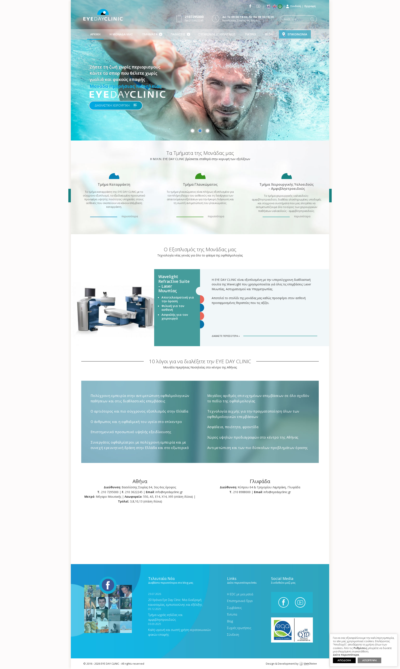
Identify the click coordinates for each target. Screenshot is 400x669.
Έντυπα (232, 614)
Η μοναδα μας (121, 34)
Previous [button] (69, 195)
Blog (269, 34)
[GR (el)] (269, 6)
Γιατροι (250, 34)
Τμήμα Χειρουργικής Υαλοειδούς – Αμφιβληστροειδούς (286, 186)
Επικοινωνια (297, 34)
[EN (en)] (275, 6)
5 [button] (200, 324)
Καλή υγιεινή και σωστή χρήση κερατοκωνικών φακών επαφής (179, 629)
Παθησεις (178, 34)
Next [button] (330, 195)
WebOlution (308, 664)
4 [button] (200, 316)
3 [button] (207, 130)
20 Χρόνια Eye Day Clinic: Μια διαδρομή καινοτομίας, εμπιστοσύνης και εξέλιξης (175, 599)
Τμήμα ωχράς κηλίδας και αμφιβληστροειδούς (165, 614)
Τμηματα (150, 34)
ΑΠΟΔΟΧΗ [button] (344, 660)
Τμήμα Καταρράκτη (114, 184)
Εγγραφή (310, 6)
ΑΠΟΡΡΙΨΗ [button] (369, 660)
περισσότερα (129, 216)
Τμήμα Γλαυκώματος (200, 184)
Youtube (258, 6)
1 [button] (192, 130)
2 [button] (200, 130)
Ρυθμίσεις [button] (360, 648)
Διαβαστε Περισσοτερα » (226, 335)
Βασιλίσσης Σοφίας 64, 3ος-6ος (248, 18)
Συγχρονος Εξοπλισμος (217, 34)
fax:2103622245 (194, 18)
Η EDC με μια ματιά (240, 594)
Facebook (250, 6)
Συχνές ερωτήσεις (239, 628)
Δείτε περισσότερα (346, 655)
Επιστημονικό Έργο (240, 601)
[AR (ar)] (281, 6)
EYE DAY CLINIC (103, 15)
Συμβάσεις (234, 608)
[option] (200, 70)
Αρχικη (95, 34)
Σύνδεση (295, 6)
